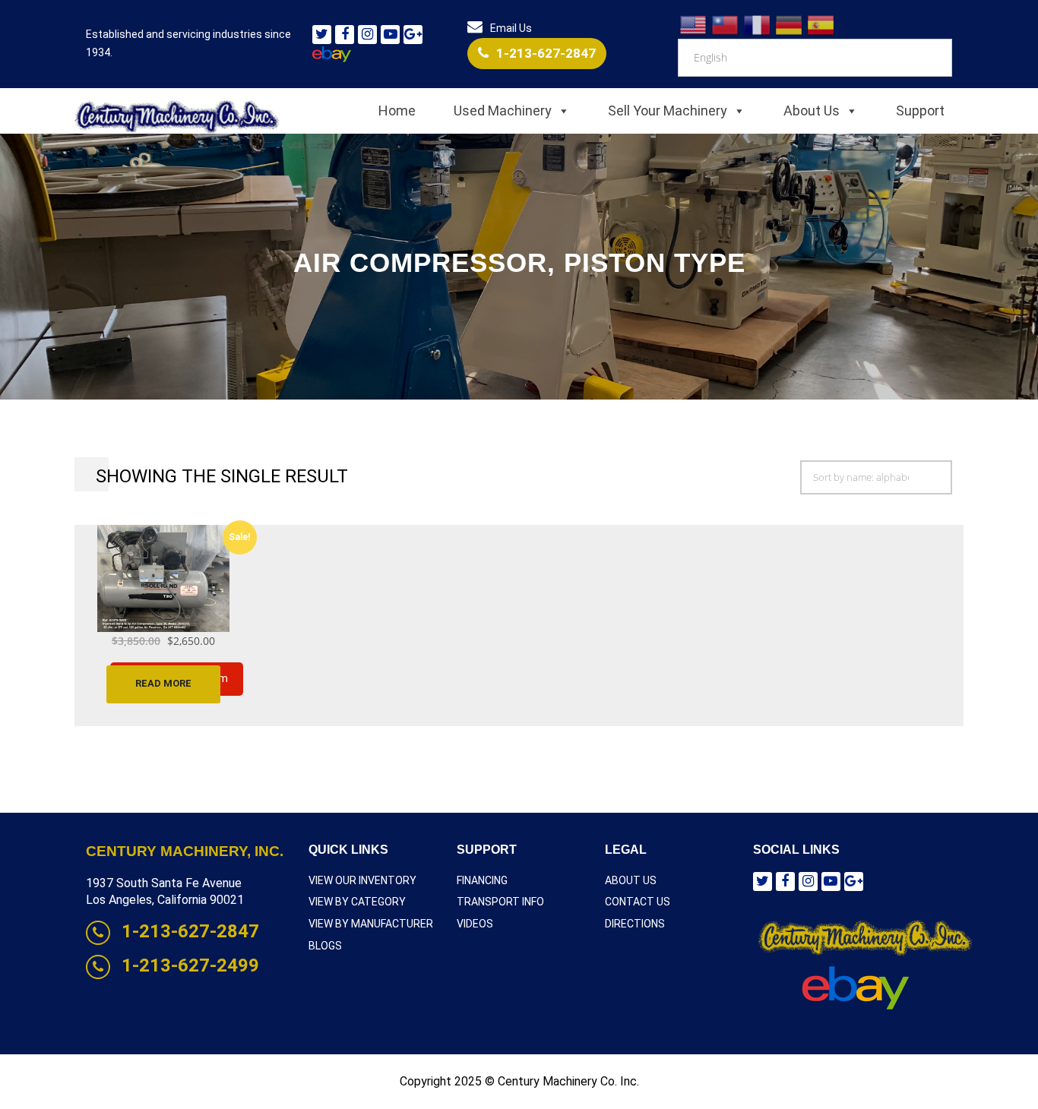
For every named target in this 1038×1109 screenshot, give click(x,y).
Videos (475, 924)
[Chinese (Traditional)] (725, 24)
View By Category (357, 902)
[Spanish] (821, 24)
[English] (693, 24)
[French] (757, 24)
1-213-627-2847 (546, 53)
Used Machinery (503, 110)
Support (920, 110)
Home (397, 110)
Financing (482, 880)
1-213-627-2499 (190, 965)
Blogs (325, 946)
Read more (163, 683)
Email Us (511, 28)
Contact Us (637, 902)
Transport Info (500, 902)
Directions (635, 924)
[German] (789, 24)
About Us (811, 110)
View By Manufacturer (371, 924)
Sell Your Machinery (667, 110)
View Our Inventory (362, 880)
